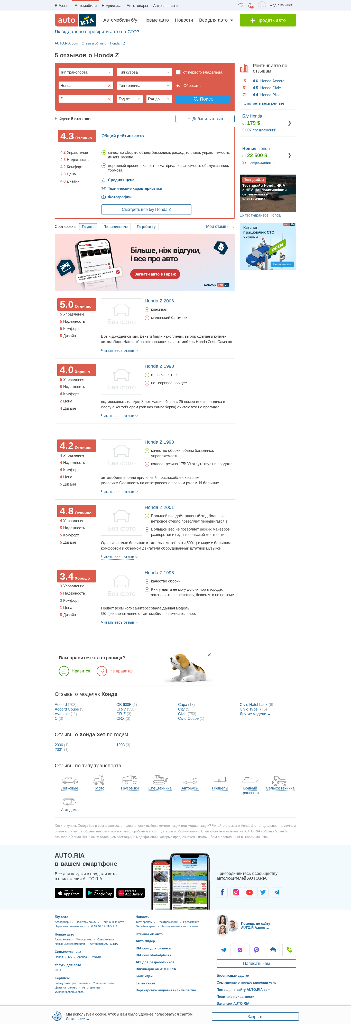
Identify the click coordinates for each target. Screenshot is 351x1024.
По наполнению (116, 227)
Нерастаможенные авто (70, 926)
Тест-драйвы (144, 921)
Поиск (206, 99)
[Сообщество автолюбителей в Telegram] (276, 892)
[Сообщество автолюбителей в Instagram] (235, 892)
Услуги (96, 956)
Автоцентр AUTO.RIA (104, 943)
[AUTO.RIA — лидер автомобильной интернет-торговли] (75, 20)
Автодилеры (63, 921)
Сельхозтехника (68, 952)
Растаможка (191, 921)
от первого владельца (202, 72)
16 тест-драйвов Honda (260, 215)
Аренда (82, 956)
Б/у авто (61, 917)
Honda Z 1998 (159, 366)
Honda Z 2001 (159, 507)
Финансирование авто (69, 991)
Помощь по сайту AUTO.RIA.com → (255, 926)
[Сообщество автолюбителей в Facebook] (222, 892)
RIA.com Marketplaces (153, 955)
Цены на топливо (66, 987)
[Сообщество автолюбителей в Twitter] (263, 892)
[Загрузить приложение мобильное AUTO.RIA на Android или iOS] (180, 881)
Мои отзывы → (220, 226)
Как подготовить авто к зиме (179, 926)
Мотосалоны (84, 939)
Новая (59, 956)
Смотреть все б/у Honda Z (146, 209)
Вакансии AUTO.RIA (233, 1003)
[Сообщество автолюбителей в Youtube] (249, 892)
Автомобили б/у (120, 20)
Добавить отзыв (207, 118)
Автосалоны (63, 939)
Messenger (240, 950)
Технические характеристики (135, 188)
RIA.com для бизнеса (153, 948)
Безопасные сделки (233, 975)
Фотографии (120, 197)
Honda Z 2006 (159, 300)
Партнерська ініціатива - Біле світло (166, 990)
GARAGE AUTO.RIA (104, 926)
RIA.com (62, 5)
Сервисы (62, 978)
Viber (256, 950)
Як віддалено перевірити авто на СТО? (97, 31)
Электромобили (86, 921)
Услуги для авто (68, 965)
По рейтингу (146, 227)
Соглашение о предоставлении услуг (247, 982)
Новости (184, 20)
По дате (88, 227)
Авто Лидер (145, 941)
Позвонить (289, 950)
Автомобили (86, 5)
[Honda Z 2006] (121, 313)
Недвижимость (113, 5)
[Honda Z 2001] (121, 520)
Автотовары (137, 5)
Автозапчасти (165, 5)
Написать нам (256, 963)
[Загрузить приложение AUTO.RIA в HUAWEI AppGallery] (130, 893)
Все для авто (213, 20)
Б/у (70, 956)
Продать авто (270, 20)
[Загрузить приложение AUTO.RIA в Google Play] (100, 893)
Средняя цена (121, 180)
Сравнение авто (103, 983)
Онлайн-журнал (146, 926)
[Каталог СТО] (268, 246)
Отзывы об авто (149, 934)
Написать (273, 950)
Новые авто (156, 20)
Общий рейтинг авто (122, 136)
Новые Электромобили (70, 943)
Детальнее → (78, 1019)
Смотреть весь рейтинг (266, 103)
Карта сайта (145, 983)
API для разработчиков (155, 962)
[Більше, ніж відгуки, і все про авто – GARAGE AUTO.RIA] (145, 262)
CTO (58, 970)
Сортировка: (66, 226)
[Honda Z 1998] (121, 379)
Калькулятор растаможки (71, 983)
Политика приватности (235, 997)
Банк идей (144, 976)
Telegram (223, 950)
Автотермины (91, 987)
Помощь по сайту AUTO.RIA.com (244, 990)
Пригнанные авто (112, 921)
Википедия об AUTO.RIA (156, 969)
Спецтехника (105, 939)
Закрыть (255, 1016)
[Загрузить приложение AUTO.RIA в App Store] (69, 893)
